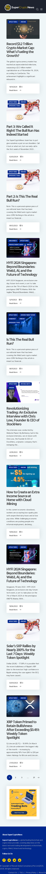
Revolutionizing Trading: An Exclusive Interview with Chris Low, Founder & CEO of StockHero (22, 416)
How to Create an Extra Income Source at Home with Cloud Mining (22, 498)
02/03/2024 (13, 156)
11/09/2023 (13, 532)
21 (35, 777)
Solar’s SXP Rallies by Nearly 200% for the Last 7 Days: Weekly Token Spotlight (21, 652)
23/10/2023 (13, 452)
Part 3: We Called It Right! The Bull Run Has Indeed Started (22, 131)
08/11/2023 (13, 368)
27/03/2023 (13, 763)
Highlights (26, 384)
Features (13, 22)
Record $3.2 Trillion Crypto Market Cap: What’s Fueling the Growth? (20, 50)
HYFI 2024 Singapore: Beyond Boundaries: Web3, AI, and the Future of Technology (21, 269)
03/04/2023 (13, 683)
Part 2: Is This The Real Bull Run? (21, 199)
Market (13, 319)
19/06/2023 (13, 606)
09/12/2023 (13, 225)
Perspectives (15, 105)
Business (13, 240)
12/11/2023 (13, 299)
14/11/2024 (13, 87)
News (24, 22)
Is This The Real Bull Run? (20, 342)
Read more (13, 90)
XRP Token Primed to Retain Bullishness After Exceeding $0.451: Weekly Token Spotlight (22, 730)
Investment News (16, 244)
